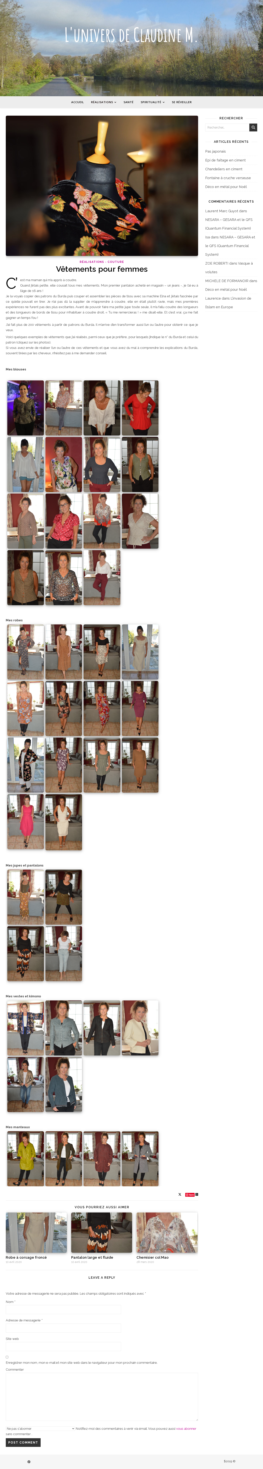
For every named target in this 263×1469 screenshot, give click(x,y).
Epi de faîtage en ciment (225, 160)
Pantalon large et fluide (92, 1257)
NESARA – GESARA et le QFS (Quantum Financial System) (230, 246)
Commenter (15, 1369)
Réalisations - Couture (102, 261)
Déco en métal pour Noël (226, 187)
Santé (129, 102)
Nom (10, 1302)
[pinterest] (29, 1462)
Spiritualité (151, 102)
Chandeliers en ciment (223, 169)
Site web (12, 1339)
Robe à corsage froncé (26, 1257)
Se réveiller (182, 102)
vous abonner (186, 1429)
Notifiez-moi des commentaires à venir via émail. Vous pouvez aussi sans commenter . (101, 1431)
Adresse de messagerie (24, 1320)
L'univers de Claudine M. (131, 34)
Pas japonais (215, 151)
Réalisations (102, 102)
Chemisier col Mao (153, 1257)
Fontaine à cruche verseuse (228, 178)
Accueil (77, 102)
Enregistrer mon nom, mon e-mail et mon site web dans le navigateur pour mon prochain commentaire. (81, 1363)
